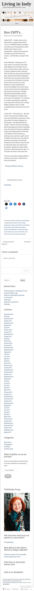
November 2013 (8, 399)
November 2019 (8, 318)
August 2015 (7, 352)
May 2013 (7, 412)
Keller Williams (18, 225)
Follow (8, 476)
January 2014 (8, 394)
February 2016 (8, 343)
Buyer (11, 222)
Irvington (12, 225)
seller (13, 231)
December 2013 (8, 396)
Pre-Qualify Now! (8, 542)
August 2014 (7, 379)
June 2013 (7, 410)
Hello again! (7, 300)
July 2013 (6, 408)
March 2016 (7, 341)
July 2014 (6, 381)
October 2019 (8, 321)
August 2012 (7, 432)
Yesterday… (7, 304)
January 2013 (8, 421)
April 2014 (7, 387)
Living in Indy (16, 4)
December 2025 (8, 314)
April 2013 (7, 414)
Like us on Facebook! (13, 572)
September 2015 (8, 350)
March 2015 (7, 363)
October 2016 (8, 336)
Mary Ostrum (7, 442)
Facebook (15, 222)
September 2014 (8, 376)
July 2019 (6, 327)
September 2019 (8, 323)
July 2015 (6, 354)
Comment (26, 270)
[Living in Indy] (17, 16)
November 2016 (8, 334)
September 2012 (8, 430)
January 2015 (8, 367)
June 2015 (7, 356)
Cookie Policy (6, 584)
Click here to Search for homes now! (14, 563)
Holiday (23, 222)
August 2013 (7, 405)
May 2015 (7, 359)
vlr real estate (10, 234)
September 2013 (8, 403)
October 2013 (8, 401)
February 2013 (8, 419)
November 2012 (8, 425)
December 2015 (8, 347)
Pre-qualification (12, 229)
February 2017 (8, 330)
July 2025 (6, 316)
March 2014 (7, 390)
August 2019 (7, 325)
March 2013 (7, 416)
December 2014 (8, 370)
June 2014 (7, 383)
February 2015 (8, 365)
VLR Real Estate (25, 220)
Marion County (11, 227)
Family (19, 222)
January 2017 (8, 332)
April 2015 (7, 361)
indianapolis (7, 225)
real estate (19, 229)
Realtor (9, 231)
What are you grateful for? (11, 302)
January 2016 (8, 345)
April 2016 (7, 339)
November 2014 (8, 372)
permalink (23, 234)
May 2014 (7, 385)
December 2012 (8, 423)
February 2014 (8, 392)
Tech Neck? (28, 241)
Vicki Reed (19, 35)
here (12, 78)
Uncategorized (8, 444)
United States (21, 231)
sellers (16, 231)
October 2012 (8, 428)
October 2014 (8, 374)
